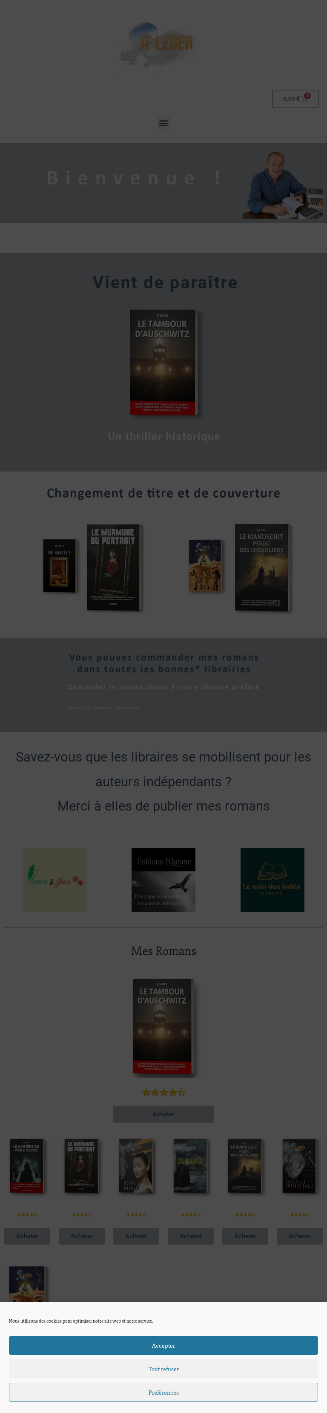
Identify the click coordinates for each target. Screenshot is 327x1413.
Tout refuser (164, 1369)
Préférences (164, 1392)
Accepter (163, 1345)
